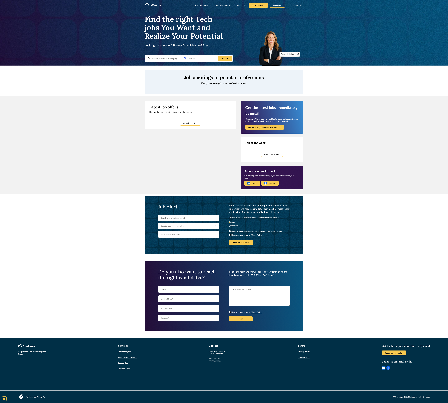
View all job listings (272, 154)
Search (225, 58)
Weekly (234, 225)
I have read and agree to (246, 235)
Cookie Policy (304, 357)
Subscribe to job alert (241, 242)
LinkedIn (254, 183)
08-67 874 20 (214, 358)
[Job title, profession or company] (148, 58)
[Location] (185, 58)
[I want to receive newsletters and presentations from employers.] (230, 231)
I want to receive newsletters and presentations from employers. (256, 231)
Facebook (272, 183)
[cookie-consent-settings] (4, 398)
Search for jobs (201, 5)
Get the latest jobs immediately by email (264, 127)
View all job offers (190, 123)
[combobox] (191, 58)
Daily (233, 222)
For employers (297, 5)
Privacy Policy (304, 351)
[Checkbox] (230, 235)
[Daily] (230, 222)
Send (241, 319)
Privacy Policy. (256, 235)
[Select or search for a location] (216, 226)
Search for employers (223, 5)
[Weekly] (230, 226)
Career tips (240, 5)
